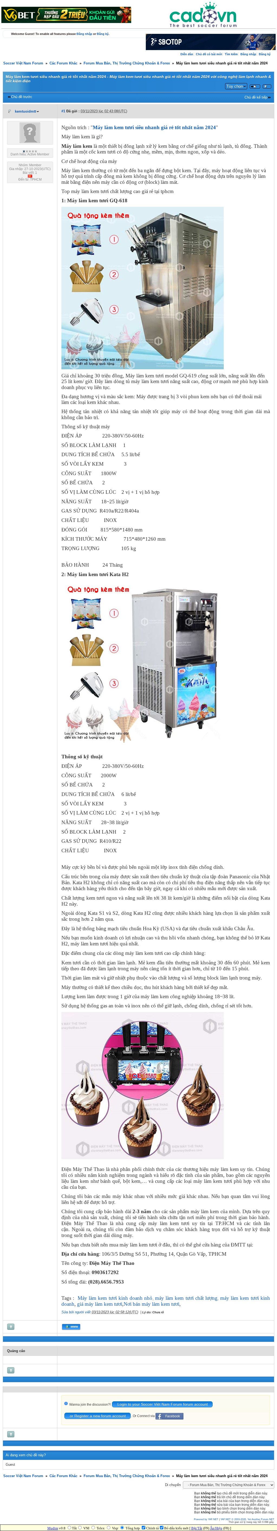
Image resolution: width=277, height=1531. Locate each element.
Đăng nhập (84, 33)
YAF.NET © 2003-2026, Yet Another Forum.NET (247, 1519)
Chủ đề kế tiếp (256, 97)
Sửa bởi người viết (76, 1312)
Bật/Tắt (196, 1528)
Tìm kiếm (231, 54)
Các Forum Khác (63, 63)
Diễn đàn (186, 54)
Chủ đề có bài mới (209, 54)
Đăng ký (102, 33)
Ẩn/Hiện (216, 1528)
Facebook (172, 1416)
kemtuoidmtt (25, 111)
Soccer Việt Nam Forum (23, 63)
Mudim (52, 1528)
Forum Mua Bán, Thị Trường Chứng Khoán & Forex (127, 63)
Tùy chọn (234, 86)
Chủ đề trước (21, 97)
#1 (63, 111)
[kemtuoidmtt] (30, 142)
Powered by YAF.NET (206, 1519)
